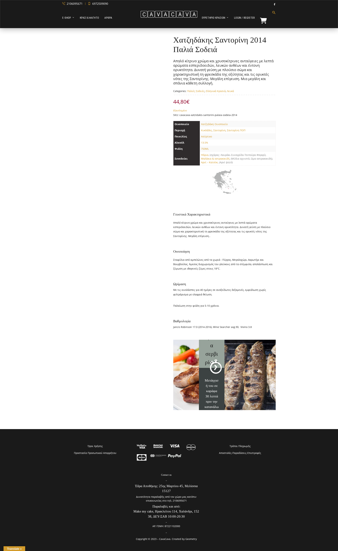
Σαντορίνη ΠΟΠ (236, 130)
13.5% (204, 142)
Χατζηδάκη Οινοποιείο (214, 124)
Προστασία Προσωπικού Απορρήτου (95, 453)
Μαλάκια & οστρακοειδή (215, 158)
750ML (205, 148)
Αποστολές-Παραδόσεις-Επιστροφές (240, 453)
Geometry (191, 539)
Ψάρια (204, 155)
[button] (273, 17)
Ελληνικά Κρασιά (216, 91)
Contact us (166, 475)
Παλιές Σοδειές (196, 91)
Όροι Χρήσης (95, 446)
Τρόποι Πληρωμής (240, 446)
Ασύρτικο (206, 136)
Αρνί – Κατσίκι (209, 162)
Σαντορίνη (219, 130)
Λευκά (230, 91)
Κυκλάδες (206, 130)
